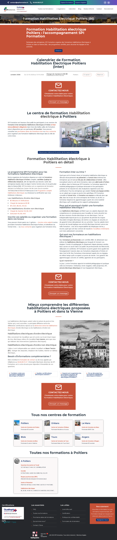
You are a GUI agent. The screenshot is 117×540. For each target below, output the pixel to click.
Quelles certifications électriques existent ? (43, 374)
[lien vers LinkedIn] (108, 2)
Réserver (100, 74)
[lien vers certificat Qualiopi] (22, 9)
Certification (66, 513)
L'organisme (61, 9)
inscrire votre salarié (45, 222)
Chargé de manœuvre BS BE (19, 203)
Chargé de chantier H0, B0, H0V (21, 211)
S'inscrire (58, 50)
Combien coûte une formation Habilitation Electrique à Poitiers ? (17, 375)
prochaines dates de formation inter (30, 131)
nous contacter (50, 131)
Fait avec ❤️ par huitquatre (44, 535)
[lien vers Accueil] (9, 9)
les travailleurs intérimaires (100, 229)
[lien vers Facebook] (105, 2)
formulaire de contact (27, 360)
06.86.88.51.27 (38, 2)
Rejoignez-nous (102, 520)
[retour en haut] (112, 535)
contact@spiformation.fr (19, 2)
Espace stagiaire (80, 2)
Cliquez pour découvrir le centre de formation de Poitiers (58, 152)
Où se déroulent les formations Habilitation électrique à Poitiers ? (95, 375)
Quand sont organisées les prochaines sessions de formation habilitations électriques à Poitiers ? (71, 375)
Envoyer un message (59, 102)
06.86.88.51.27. (22, 362)
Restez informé (89, 9)
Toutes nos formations (45, 9)
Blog (79, 9)
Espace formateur (67, 2)
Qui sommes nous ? (39, 521)
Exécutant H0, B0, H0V (18, 213)
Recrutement (108, 9)
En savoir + (87, 74)
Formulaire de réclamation (71, 521)
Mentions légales (81, 535)
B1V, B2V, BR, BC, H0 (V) (18, 206)
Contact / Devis (38, 525)
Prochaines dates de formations (43, 517)
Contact (99, 9)
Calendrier (72, 9)
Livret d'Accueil (67, 509)
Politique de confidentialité (71, 517)
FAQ (34, 509)
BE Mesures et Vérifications (19, 200)
